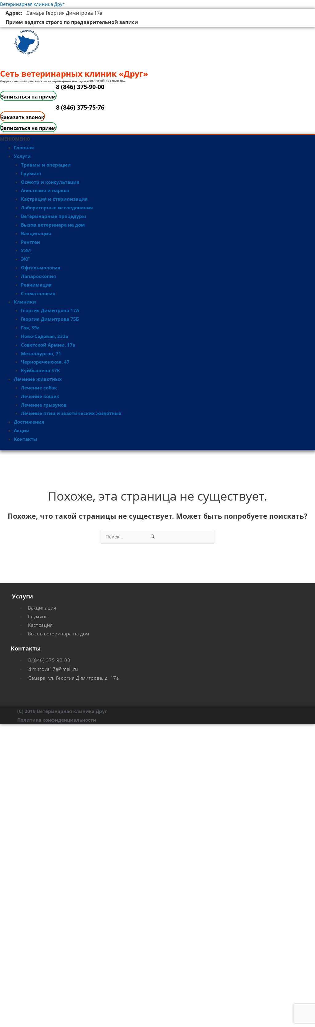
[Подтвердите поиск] (153, 537)
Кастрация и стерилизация (54, 199)
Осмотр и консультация (50, 182)
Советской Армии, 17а (48, 345)
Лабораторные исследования (57, 207)
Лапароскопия (38, 276)
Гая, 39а (30, 327)
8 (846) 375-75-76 (80, 107)
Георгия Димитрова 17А (50, 310)
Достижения (29, 422)
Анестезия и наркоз (45, 190)
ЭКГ (25, 259)
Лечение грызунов (44, 405)
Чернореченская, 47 (45, 362)
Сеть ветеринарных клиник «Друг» (74, 73)
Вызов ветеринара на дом (53, 225)
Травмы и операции (46, 165)
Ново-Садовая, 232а (44, 336)
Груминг (31, 173)
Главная (24, 147)
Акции (22, 430)
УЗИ (26, 250)
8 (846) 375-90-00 (80, 87)
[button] (15, 139)
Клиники (25, 302)
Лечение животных (38, 379)
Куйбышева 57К (40, 370)
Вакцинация (36, 233)
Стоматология (38, 293)
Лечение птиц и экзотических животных (71, 413)
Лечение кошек (40, 396)
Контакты (25, 439)
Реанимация (36, 285)
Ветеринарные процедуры (53, 216)
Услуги (22, 156)
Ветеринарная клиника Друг (32, 4)
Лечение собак (39, 388)
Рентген (30, 242)
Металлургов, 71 (41, 353)
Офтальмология (40, 267)
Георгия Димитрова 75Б (50, 319)
